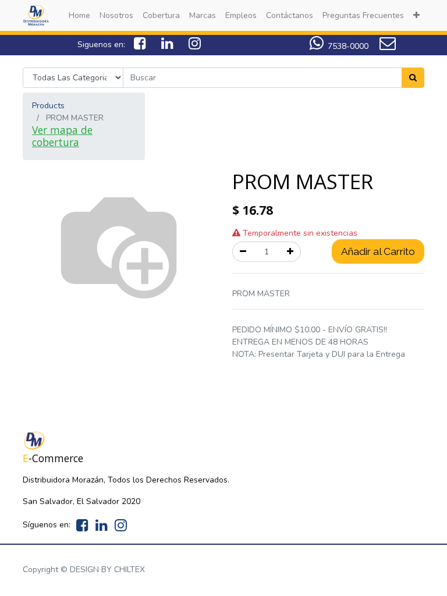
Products (48, 105)
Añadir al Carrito (378, 251)
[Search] (413, 78)
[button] (416, 15)
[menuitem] (79, 15)
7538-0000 (348, 46)
